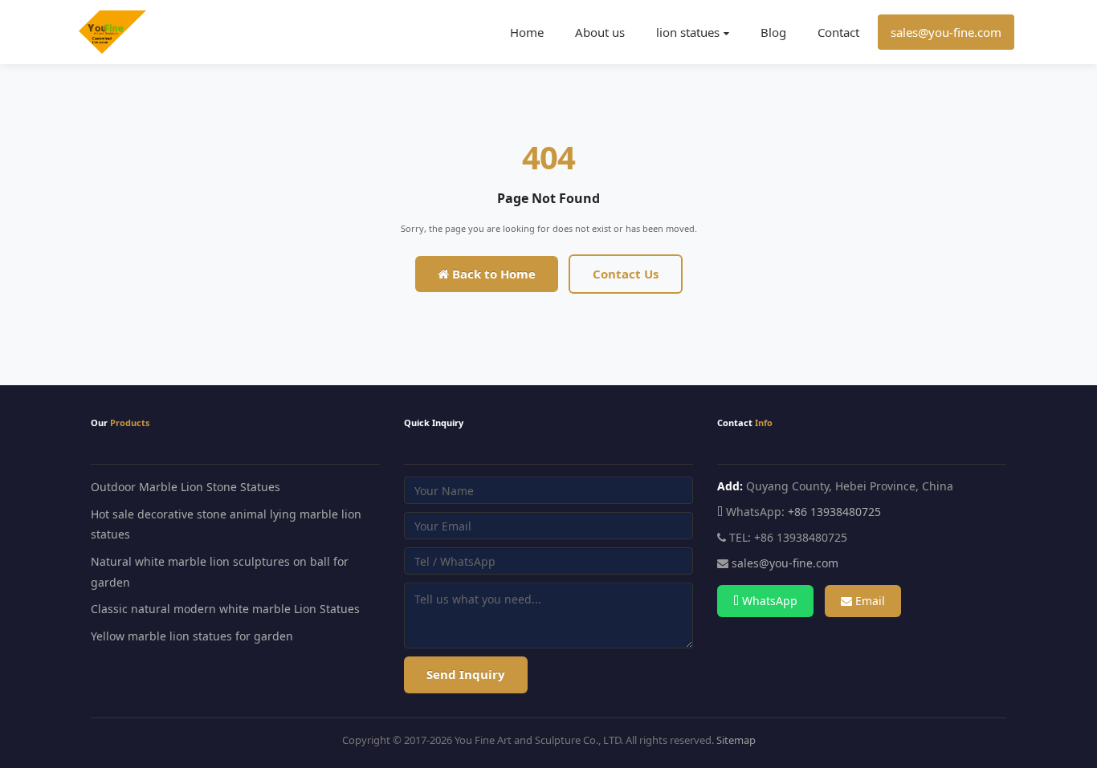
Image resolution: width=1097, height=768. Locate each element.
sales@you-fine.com (946, 32)
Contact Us (626, 274)
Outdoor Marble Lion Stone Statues (185, 486)
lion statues (688, 32)
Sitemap (736, 740)
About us (600, 32)
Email (868, 600)
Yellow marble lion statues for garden (192, 636)
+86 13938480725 (834, 511)
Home (527, 32)
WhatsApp (768, 600)
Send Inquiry (465, 674)
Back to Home (492, 274)
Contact (838, 32)
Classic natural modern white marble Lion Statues (225, 608)
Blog (773, 32)
